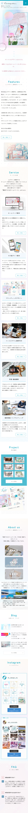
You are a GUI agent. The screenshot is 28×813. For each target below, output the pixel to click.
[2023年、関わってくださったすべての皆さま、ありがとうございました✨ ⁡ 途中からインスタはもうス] (6, 737)
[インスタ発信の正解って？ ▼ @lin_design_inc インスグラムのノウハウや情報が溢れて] (14, 692)
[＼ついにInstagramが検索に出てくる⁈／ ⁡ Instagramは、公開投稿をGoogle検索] (14, 729)
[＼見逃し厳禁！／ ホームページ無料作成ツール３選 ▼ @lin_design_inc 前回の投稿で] (14, 700)
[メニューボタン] (25, 3)
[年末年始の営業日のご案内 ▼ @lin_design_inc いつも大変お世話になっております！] (21, 692)
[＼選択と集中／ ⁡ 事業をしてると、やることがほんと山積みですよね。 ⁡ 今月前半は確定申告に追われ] (21, 737)
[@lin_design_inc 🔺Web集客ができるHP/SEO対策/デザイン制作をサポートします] (21, 700)
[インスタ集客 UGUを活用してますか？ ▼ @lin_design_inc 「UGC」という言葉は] (6, 692)
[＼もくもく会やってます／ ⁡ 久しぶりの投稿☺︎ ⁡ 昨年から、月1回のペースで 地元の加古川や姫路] (14, 737)
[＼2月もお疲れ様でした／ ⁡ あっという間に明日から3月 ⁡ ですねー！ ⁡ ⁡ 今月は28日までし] (6, 745)
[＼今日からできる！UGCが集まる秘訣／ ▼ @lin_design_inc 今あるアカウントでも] (21, 684)
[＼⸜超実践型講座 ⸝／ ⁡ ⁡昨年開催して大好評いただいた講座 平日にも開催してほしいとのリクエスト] (6, 729)
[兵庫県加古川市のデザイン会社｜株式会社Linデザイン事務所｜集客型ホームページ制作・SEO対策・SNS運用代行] (9, 3)
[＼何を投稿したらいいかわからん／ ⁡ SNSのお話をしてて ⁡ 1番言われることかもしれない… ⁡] (14, 745)
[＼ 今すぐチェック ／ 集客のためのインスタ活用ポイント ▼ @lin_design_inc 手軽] (6, 700)
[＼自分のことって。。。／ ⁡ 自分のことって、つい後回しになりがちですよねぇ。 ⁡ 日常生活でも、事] (21, 745)
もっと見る (14, 481)
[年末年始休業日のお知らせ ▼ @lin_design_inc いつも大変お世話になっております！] (14, 684)
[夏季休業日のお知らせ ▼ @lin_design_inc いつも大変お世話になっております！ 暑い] (6, 684)
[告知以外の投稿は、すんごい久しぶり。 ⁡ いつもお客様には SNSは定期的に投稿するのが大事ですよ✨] (21, 729)
